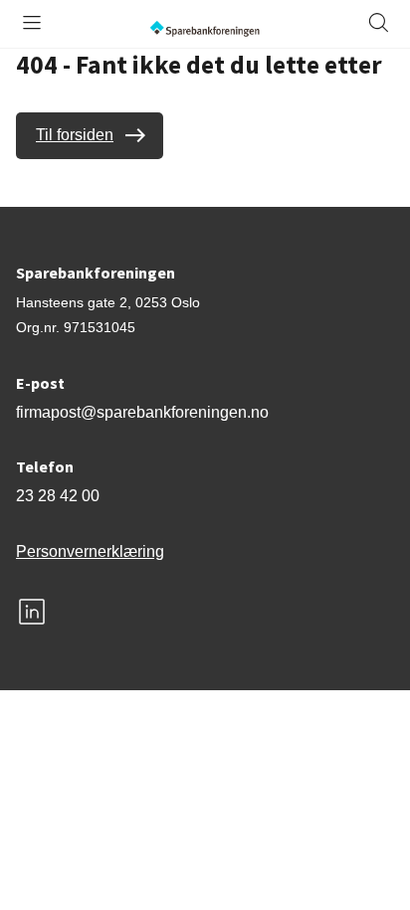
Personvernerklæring (90, 551)
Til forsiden (74, 134)
